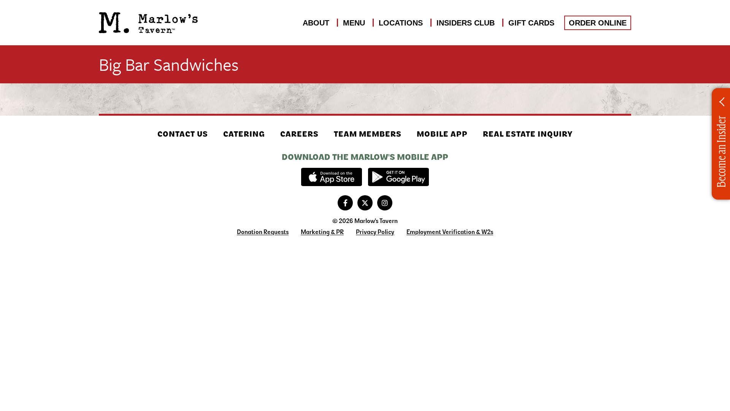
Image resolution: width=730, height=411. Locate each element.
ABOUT (316, 23)
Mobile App (442, 134)
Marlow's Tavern (148, 22)
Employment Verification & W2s (449, 232)
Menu (354, 23)
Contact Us (182, 134)
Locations (401, 23)
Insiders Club (465, 23)
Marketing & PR (322, 232)
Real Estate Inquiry (528, 134)
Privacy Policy (375, 232)
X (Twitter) (365, 202)
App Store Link (331, 177)
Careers (299, 134)
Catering (244, 134)
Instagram (384, 202)
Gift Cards (531, 23)
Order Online (598, 23)
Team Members (368, 134)
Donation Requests (263, 232)
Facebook (345, 202)
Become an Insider (721, 152)
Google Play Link (398, 177)
